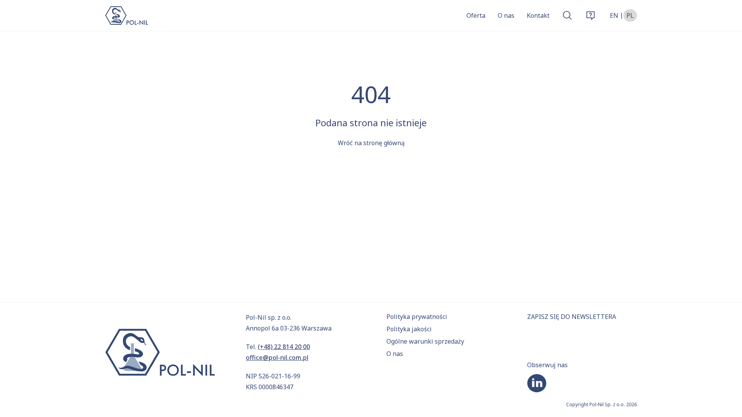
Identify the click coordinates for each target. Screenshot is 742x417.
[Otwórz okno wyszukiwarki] (567, 15)
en (614, 15)
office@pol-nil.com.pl (277, 357)
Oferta (475, 15)
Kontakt (538, 15)
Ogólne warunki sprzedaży (425, 341)
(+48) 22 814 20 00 (284, 346)
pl (630, 15)
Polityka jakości (409, 329)
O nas (506, 15)
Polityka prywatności (416, 316)
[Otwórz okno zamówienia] (590, 15)
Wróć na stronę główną (371, 143)
